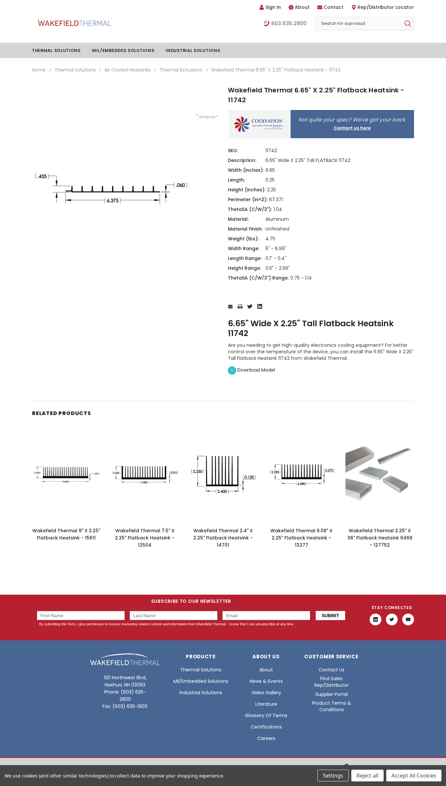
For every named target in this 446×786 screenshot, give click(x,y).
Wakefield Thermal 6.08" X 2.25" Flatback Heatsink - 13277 (301, 537)
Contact (333, 7)
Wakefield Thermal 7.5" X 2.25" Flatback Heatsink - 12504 (144, 537)
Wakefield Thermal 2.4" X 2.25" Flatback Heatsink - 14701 (223, 537)
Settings (333, 775)
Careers (266, 738)
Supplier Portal (331, 694)
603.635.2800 (289, 23)
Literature (266, 704)
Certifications (266, 727)
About (302, 7)
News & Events (266, 681)
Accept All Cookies (413, 775)
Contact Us (331, 669)
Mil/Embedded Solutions (123, 50)
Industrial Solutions (193, 50)
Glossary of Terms (266, 715)
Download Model (255, 370)
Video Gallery (266, 692)
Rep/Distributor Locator (386, 7)
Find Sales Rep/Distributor (331, 681)
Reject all (367, 775)
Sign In (273, 7)
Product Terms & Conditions (331, 706)
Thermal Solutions (56, 50)
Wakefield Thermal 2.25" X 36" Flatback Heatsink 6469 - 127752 (379, 537)
